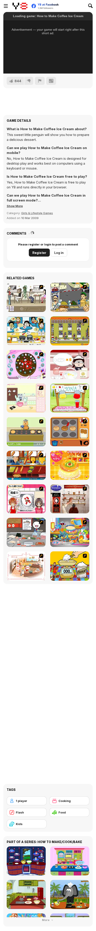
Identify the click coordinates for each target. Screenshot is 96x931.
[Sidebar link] (5, 6)
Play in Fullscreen (48, 64)
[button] (15, 205)
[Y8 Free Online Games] (20, 6)
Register (39, 253)
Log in (59, 253)
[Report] (40, 81)
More (46, 920)
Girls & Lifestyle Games (37, 213)
